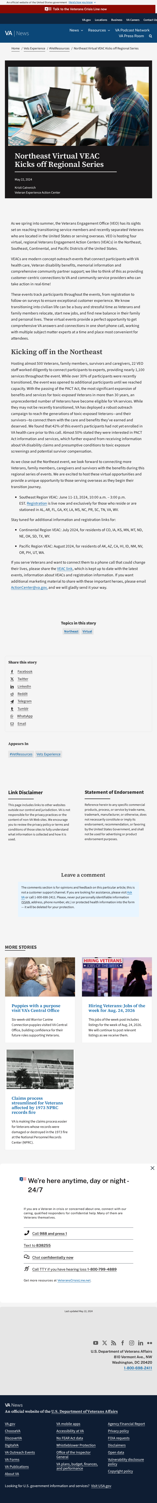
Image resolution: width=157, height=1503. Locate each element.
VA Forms (12, 1459)
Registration (37, 503)
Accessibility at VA (70, 1431)
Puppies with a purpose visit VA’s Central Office (36, 1008)
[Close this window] (152, 1168)
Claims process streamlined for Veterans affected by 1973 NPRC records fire (37, 1105)
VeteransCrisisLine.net (74, 1280)
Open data (116, 1452)
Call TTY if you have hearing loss (74, 1269)
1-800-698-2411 (138, 1368)
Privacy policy (118, 1431)
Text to (37, 1245)
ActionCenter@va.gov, (29, 587)
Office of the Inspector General (73, 1455)
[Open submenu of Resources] (108, 30)
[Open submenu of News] (81, 30)
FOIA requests (119, 1438)
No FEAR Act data (69, 1438)
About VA (12, 1473)
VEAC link (65, 569)
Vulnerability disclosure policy (126, 1462)
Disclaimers (117, 1445)
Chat (52, 1257)
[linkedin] (140, 1342)
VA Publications (17, 1466)
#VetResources (21, 754)
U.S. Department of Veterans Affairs (84, 1411)
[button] (77, 9)
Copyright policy (120, 1471)
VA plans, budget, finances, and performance (77, 1466)
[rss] (113, 1342)
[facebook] (122, 1342)
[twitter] (104, 1342)
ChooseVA (12, 1431)
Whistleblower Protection (76, 1445)
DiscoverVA (13, 1438)
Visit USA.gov (101, 1486)
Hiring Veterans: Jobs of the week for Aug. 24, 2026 (117, 1008)
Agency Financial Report (126, 1423)
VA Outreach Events (20, 1452)
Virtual (87, 631)
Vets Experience (49, 754)
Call (49, 1233)
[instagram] (131, 1342)
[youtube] (95, 1342)
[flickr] (149, 1342)
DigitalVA (12, 1445)
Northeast (71, 631)
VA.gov (10, 1423)
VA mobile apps (68, 1423)
